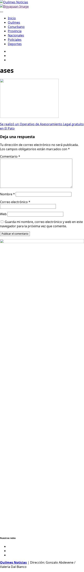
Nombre (7, 194)
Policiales (14, 39)
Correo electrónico (15, 202)
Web (3, 214)
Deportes (15, 44)
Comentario (10, 156)
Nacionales (16, 35)
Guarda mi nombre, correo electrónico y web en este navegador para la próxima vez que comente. (41, 224)
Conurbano (16, 27)
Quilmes (14, 22)
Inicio (12, 18)
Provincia (14, 31)
